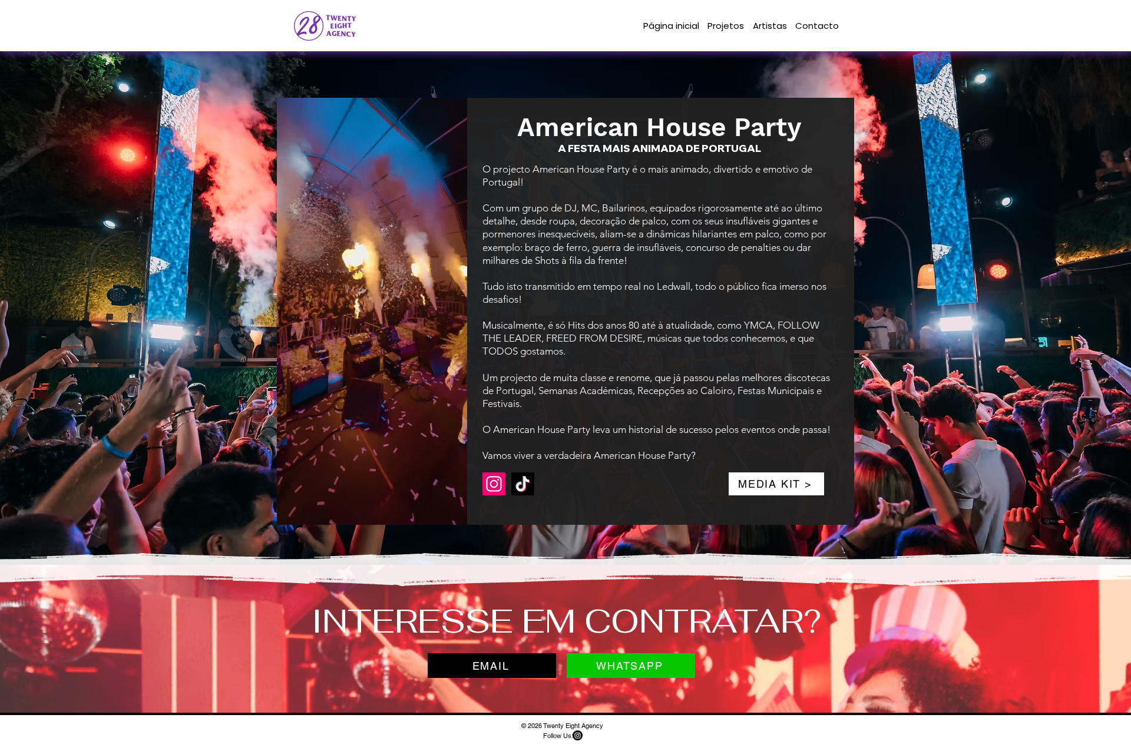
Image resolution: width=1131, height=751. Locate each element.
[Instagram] (493, 483)
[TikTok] (522, 483)
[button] (452, 512)
